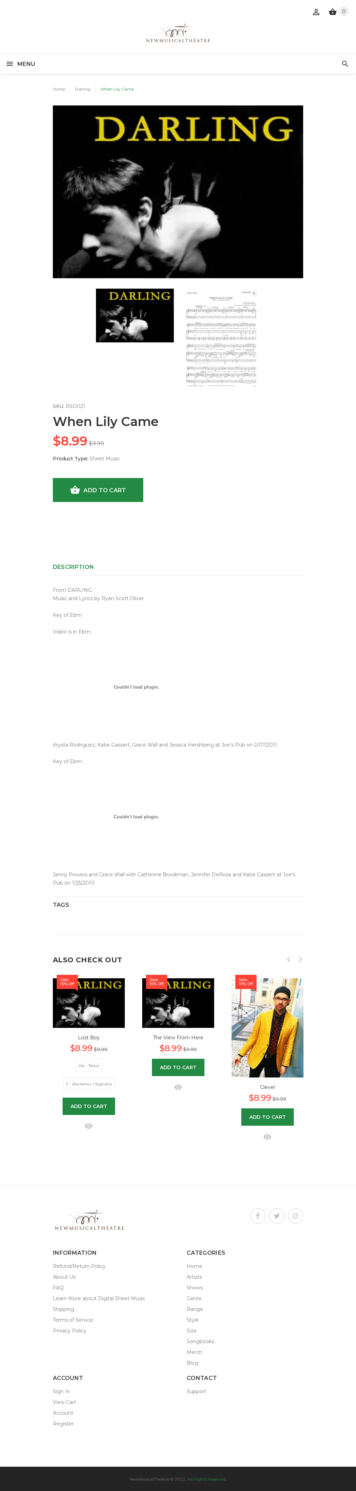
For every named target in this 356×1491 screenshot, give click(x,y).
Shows (195, 1288)
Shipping (63, 1309)
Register (63, 1424)
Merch (194, 1352)
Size (192, 1331)
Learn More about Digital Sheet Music (99, 1298)
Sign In (61, 1391)
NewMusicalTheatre (149, 1479)
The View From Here (178, 1037)
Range (195, 1309)
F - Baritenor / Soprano (89, 1084)
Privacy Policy (70, 1331)
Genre (194, 1298)
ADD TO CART (104, 490)
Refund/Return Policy (79, 1266)
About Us (64, 1277)
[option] (135, 315)
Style (193, 1320)
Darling (82, 89)
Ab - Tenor (89, 1065)
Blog (192, 1363)
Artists (194, 1277)
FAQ (58, 1288)
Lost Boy (89, 1037)
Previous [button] (288, 959)
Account (63, 1413)
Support (196, 1391)
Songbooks (200, 1341)
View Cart (64, 1402)
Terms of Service (73, 1320)
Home (59, 89)
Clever (267, 1087)
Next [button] (300, 959)
